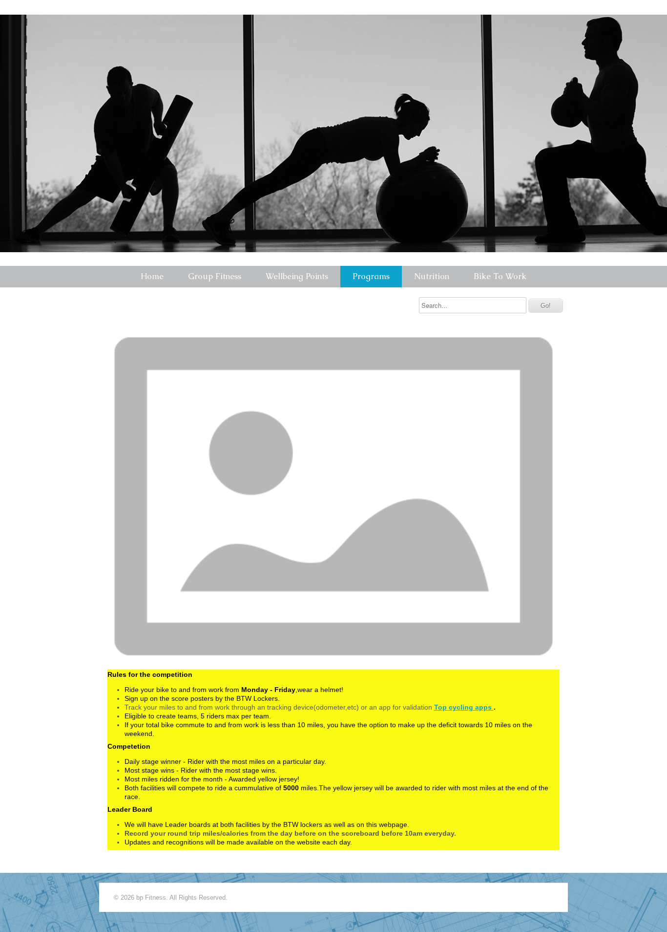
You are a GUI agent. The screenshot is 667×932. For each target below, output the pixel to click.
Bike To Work (500, 276)
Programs (371, 276)
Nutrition (431, 276)
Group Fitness (214, 276)
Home (152, 276)
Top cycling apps (464, 707)
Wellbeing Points (297, 276)
